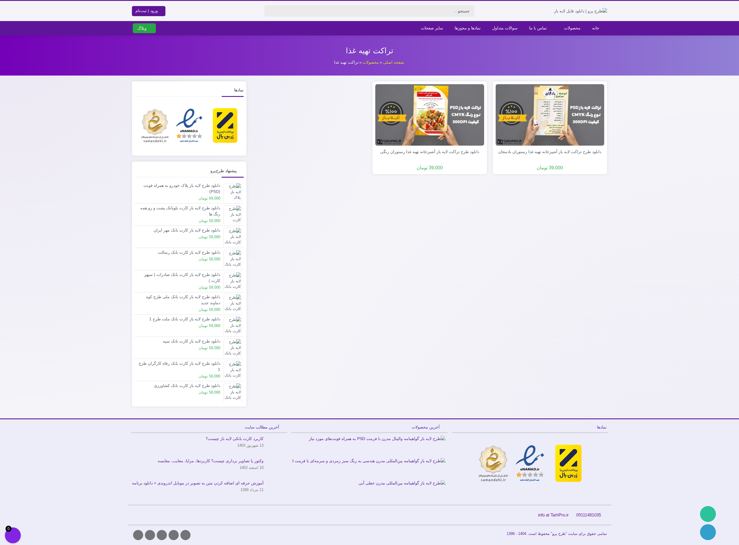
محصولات (572, 28)
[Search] (270, 11)
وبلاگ (142, 28)
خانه (595, 28)
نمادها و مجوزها (468, 28)
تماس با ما (538, 28)
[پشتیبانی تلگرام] (708, 532)
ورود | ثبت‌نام (147, 10)
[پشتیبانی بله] (708, 514)
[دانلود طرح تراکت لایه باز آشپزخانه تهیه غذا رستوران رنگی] (429, 114)
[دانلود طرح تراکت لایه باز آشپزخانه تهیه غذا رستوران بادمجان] (550, 114)
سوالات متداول (505, 28)
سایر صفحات (432, 28)
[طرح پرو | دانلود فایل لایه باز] (580, 11)
